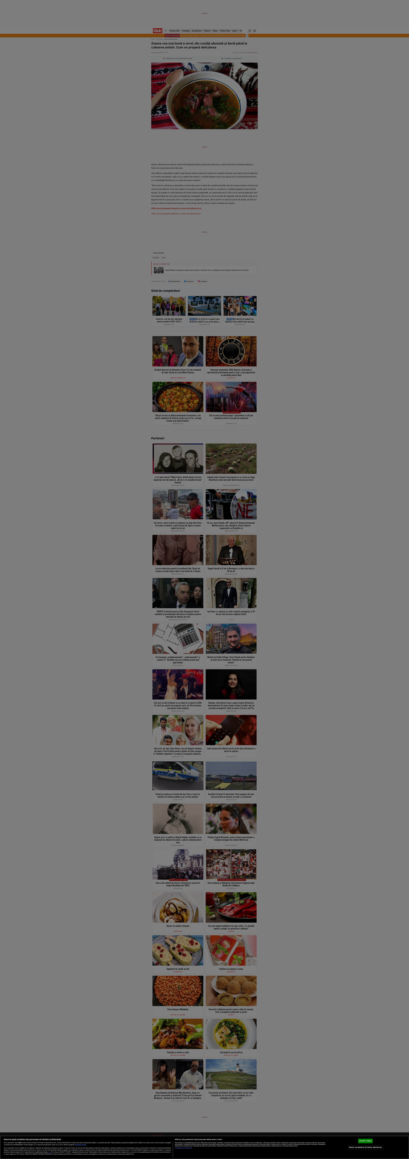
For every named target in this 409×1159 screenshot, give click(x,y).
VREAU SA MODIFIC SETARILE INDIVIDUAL (365, 1147)
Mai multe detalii (80, 1144)
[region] (204, 1147)
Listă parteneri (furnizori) (183, 1148)
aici (49, 1152)
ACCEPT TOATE (365, 1141)
